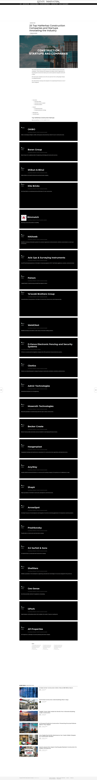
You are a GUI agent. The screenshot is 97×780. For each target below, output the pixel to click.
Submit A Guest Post (52, 777)
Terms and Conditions (52, 778)
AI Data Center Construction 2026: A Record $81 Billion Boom (56, 687)
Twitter (38, 132)
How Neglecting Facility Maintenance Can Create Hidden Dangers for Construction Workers (57, 736)
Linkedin (45, 132)
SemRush (48, 120)
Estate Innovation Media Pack (61, 777)
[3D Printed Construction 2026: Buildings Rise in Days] (28, 704)
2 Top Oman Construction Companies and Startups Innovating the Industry (47, 646)
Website (34, 132)
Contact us (71, 777)
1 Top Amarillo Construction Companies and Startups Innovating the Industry (36, 646)
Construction (30, 685)
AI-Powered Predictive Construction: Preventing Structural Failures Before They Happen (57, 724)
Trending (21, 747)
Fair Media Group (36, 777)
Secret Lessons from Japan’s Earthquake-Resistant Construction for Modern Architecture (58, 747)
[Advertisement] (48, 13)
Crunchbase (41, 120)
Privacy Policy (59, 778)
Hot (21, 700)
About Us (67, 777)
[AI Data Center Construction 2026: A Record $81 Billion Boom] (28, 692)
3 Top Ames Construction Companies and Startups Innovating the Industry (58, 646)
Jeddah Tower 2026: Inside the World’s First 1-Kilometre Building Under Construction (57, 712)
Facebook (42, 132)
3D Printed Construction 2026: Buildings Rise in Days (53, 699)
